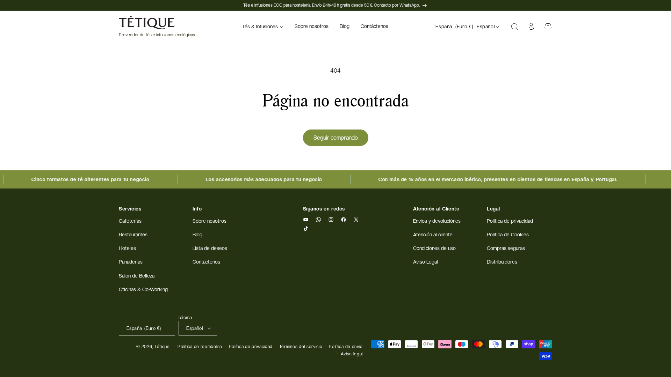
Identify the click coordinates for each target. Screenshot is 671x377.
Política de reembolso (200, 346)
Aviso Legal (425, 262)
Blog (197, 234)
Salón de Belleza (136, 276)
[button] (262, 26)
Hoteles (127, 248)
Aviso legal (352, 354)
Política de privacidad (251, 346)
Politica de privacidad (510, 221)
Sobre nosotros (209, 221)
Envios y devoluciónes (437, 221)
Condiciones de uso (434, 248)
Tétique (162, 346)
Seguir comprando (335, 137)
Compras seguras (506, 248)
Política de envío (346, 346)
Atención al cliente (433, 234)
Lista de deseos (210, 248)
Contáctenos (206, 262)
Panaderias (131, 262)
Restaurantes (133, 234)
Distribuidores (502, 262)
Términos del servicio (301, 346)
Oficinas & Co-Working (143, 289)
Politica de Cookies (508, 234)
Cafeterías (130, 221)
